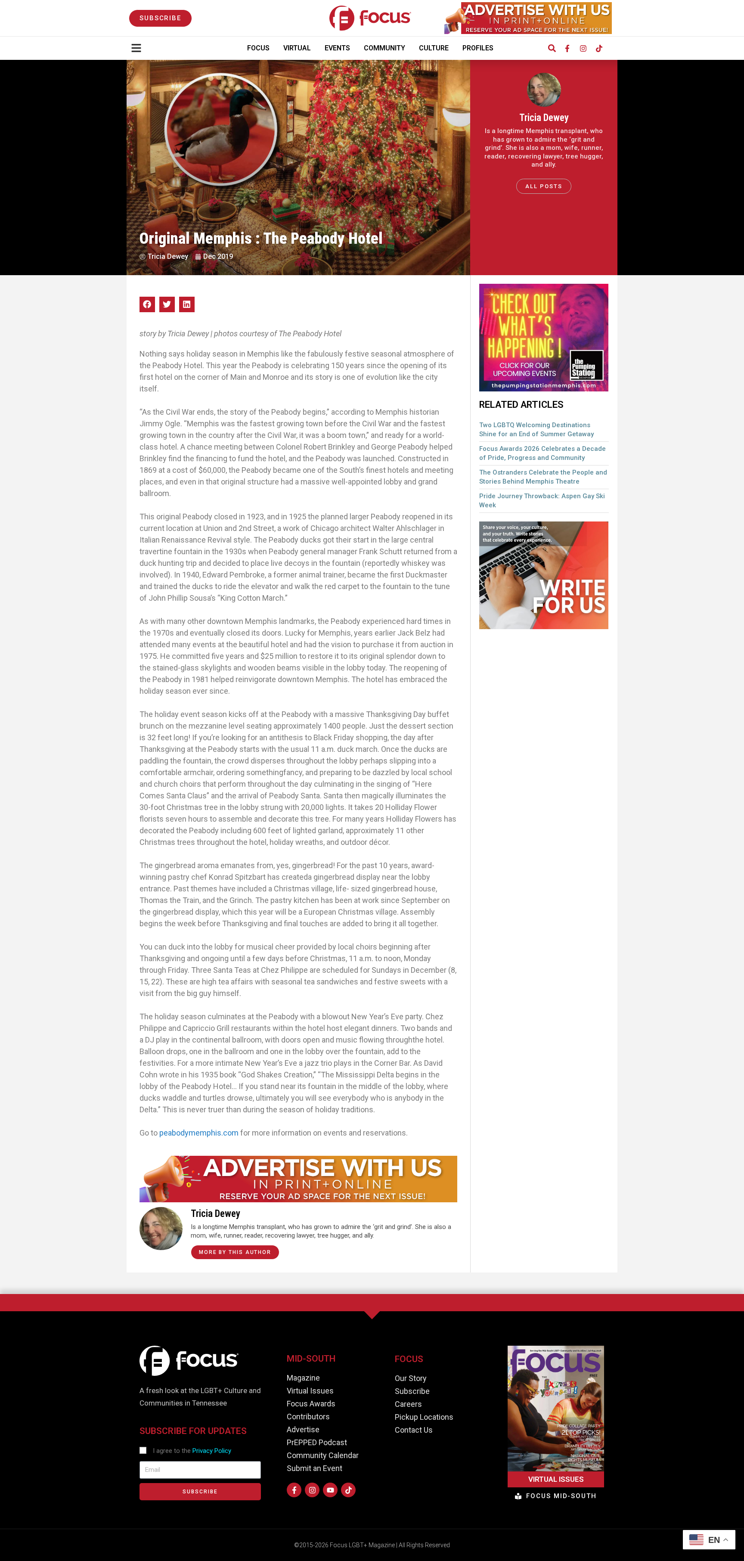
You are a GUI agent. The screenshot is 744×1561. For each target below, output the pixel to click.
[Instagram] (583, 48)
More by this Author (235, 1252)
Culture (434, 48)
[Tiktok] (599, 48)
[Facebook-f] (567, 48)
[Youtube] (330, 1490)
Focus (258, 48)
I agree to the (192, 1451)
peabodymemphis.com (199, 1132)
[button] (552, 48)
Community (384, 48)
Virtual (297, 48)
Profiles (477, 48)
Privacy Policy (211, 1451)
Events (337, 48)
